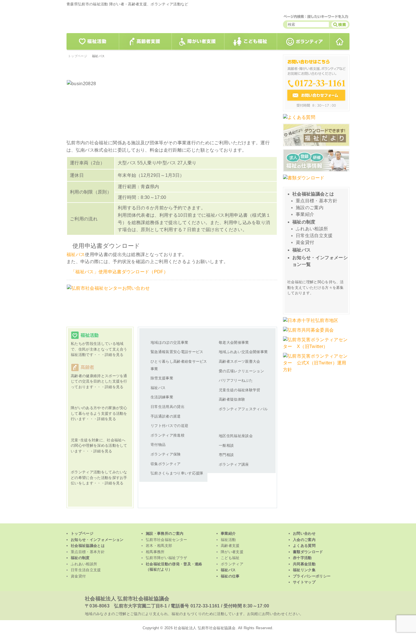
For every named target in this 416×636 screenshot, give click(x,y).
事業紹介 (305, 214)
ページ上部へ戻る (208, 519)
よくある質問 (304, 545)
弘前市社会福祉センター (166, 540)
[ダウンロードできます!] (316, 145)
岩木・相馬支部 (159, 545)
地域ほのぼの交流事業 (169, 342)
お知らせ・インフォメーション (97, 540)
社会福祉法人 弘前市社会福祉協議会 (127, 598)
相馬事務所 (155, 552)
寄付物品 (158, 444)
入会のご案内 (304, 540)
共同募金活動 (304, 564)
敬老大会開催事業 (234, 342)
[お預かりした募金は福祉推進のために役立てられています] (308, 332)
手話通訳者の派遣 (166, 416)
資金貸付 (305, 242)
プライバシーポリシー (312, 576)
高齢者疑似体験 (232, 399)
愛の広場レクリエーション (241, 371)
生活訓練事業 (162, 397)
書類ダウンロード (308, 552)
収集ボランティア (166, 464)
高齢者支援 (145, 42)
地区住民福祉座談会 (236, 436)
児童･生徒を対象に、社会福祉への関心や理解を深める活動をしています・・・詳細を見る (97, 440)
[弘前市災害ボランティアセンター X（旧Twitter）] (316, 349)
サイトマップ (304, 582)
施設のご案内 (309, 207)
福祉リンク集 (304, 570)
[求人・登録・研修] (316, 171)
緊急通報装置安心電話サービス (177, 352)
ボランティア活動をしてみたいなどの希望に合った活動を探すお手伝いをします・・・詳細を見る (97, 472)
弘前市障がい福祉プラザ (166, 558)
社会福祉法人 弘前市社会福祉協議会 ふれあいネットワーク (137, 20)
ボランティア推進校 (168, 435)
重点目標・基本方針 (316, 200)
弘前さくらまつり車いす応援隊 (177, 473)
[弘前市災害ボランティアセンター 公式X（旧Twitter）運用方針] (316, 372)
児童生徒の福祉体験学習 (239, 390)
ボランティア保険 (166, 454)
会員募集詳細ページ (317, 302)
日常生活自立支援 (314, 235)
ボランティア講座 (234, 464)
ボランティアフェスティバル (243, 409)
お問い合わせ (304, 533)
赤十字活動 (302, 558)
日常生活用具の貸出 (168, 407)
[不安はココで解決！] (299, 120)
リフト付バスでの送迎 (169, 426)
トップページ (340, 42)
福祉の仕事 (230, 576)
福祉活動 (92, 42)
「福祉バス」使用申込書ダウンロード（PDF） (119, 271)
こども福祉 (250, 42)
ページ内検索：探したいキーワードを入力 (316, 16)
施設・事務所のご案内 (164, 533)
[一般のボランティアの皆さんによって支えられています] (310, 323)
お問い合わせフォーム (316, 83)
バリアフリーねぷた (236, 380)
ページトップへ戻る (259, 302)
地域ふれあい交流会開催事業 (243, 352)
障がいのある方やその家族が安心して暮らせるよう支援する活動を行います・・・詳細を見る (97, 408)
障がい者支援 (198, 42)
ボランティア (303, 42)
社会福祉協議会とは (313, 194)
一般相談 (226, 445)
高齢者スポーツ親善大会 (239, 361)
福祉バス (76, 254)
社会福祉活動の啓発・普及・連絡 (174, 567)
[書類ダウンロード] (304, 180)
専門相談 (226, 455)
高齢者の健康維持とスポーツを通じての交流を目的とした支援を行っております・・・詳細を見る (97, 376)
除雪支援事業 (162, 378)
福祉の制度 (304, 222)
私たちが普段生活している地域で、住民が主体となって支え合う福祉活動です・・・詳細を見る (97, 344)
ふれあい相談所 (312, 228)
